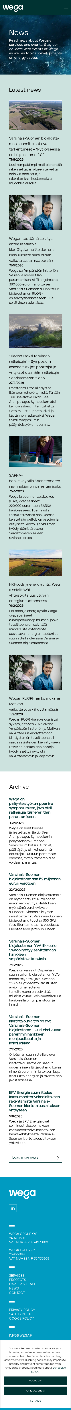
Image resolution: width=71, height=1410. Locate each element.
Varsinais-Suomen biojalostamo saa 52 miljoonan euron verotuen (35, 879)
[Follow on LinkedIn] (13, 1208)
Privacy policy (22, 1310)
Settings (35, 1400)
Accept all (35, 1380)
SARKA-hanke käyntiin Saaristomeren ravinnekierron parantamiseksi (35, 481)
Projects (17, 1280)
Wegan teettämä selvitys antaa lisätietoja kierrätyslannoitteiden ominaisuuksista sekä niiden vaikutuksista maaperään (32, 250)
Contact (17, 1293)
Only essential (35, 1390)
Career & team (22, 1284)
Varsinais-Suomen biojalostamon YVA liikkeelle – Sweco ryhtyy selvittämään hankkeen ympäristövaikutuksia (34, 950)
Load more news (25, 1157)
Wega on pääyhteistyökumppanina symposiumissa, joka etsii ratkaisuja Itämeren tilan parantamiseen (31, 808)
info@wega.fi (21, 1335)
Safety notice (21, 1314)
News (14, 1288)
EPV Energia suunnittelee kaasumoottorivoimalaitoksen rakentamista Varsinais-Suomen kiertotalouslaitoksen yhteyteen (34, 1101)
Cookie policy (21, 1318)
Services (17, 1275)
